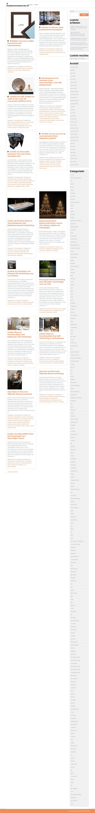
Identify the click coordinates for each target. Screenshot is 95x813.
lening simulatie (20, 184)
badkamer (10, 250)
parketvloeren (74, 519)
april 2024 (73, 152)
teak (72, 602)
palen (72, 510)
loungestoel (73, 468)
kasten (72, 376)
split (72, 584)
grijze (72, 290)
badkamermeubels (75, 202)
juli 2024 (73, 143)
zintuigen (49, 122)
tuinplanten (73, 687)
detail (61, 113)
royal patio (73, 547)
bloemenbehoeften (44, 111)
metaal (72, 474)
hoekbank (73, 318)
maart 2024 (73, 155)
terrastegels (73, 611)
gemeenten (54, 115)
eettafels (73, 272)
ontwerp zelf (74, 504)
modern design (43, 363)
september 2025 (75, 100)
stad (63, 52)
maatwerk (42, 164)
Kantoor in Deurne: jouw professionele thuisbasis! (51, 28)
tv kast (72, 712)
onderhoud (49, 250)
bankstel (73, 214)
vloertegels (73, 751)
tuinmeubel (73, 654)
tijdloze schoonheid (55, 166)
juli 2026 (73, 70)
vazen (27, 426)
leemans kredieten (12, 182)
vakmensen (10, 72)
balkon (72, 205)
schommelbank (74, 559)
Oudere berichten (13, 472)
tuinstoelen (73, 700)
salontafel (73, 550)
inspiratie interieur (75, 352)
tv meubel (73, 715)
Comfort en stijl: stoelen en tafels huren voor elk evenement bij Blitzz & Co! (20, 98)
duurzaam (10, 252)
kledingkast (73, 400)
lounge (72, 455)
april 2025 (73, 115)
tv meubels (73, 718)
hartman (73, 312)
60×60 (72, 184)
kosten (72, 413)
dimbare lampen (18, 359)
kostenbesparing (54, 400)
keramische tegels (75, 385)
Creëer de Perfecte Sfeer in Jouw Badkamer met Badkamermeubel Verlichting (20, 223)
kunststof (73, 431)
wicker (72, 773)
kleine (72, 406)
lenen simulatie (11, 184)
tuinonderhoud (74, 678)
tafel (72, 596)
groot (72, 297)
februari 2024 (74, 158)
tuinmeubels (73, 675)
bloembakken (74, 239)
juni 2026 (73, 73)
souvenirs (10, 426)
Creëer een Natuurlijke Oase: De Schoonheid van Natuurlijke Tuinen (20, 436)
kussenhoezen (74, 434)
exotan (72, 281)
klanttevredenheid (50, 163)
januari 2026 (74, 88)
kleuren (23, 68)
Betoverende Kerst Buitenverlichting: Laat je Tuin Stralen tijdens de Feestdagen (50, 224)
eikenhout (73, 278)
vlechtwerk (73, 748)
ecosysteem (28, 461)
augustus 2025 (74, 103)
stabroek (57, 118)
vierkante (73, 736)
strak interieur (74, 593)
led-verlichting (18, 304)
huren (23, 124)
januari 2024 (74, 161)
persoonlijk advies (44, 166)
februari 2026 (74, 85)
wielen (72, 782)
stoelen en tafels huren (18, 127)
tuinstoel (73, 697)
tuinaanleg (73, 626)
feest (8, 124)
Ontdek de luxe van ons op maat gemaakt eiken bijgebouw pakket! (52, 136)
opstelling (21, 125)
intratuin (73, 364)
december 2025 (74, 91)
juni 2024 (73, 146)
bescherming (11, 68)
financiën (23, 181)
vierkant (73, 733)
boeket (41, 113)
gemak (19, 124)
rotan (72, 538)
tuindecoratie (74, 642)
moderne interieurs (75, 489)
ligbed (72, 452)
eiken (72, 275)
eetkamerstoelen (75, 266)
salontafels (73, 553)
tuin (47, 157)
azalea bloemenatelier (54, 107)
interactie (46, 50)
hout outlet (73, 336)
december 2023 (74, 164)
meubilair (15, 125)
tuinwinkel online (75, 709)
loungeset (73, 461)
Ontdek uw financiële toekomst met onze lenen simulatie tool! (19, 154)
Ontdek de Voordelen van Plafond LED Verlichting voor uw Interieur (20, 273)
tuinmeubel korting (75, 657)
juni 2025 (73, 109)
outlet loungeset (74, 507)
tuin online (73, 623)
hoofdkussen (74, 324)
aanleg (72, 190)
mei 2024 (73, 149)
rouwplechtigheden (44, 118)
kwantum (73, 437)
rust (25, 464)
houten (72, 339)
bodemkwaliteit (20, 461)
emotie (41, 115)
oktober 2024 (74, 134)
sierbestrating (74, 568)
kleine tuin (73, 410)
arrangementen (43, 107)
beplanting (73, 223)
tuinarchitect (74, 629)
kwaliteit (9, 70)
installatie (42, 163)
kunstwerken (29, 68)
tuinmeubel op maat (75, 660)
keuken (72, 388)
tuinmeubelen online (75, 666)
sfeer (27, 424)
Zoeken (72, 11)
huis (46, 116)
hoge (72, 321)
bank (72, 208)
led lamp (55, 308)
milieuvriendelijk (18, 253)
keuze (27, 124)
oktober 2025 (74, 97)
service (30, 125)
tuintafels (73, 706)
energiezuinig (26, 302)
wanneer (73, 767)
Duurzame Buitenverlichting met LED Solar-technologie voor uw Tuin (52, 281)
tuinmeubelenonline (75, 672)
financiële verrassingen (13, 181)
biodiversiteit (11, 461)
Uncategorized (50, 49)
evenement (30, 122)
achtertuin (73, 193)
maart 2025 (73, 119)
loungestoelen (74, 471)
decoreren (42, 248)
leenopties (28, 182)
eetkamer (73, 263)
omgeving (42, 52)
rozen (52, 118)
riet (71, 532)
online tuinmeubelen (75, 498)
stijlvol (50, 363)
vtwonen (73, 761)
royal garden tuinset (75, 544)
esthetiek (16, 418)
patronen (19, 422)
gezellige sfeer (57, 248)
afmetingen (28, 66)
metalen (72, 477)
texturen (18, 426)
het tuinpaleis (74, 315)
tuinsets (72, 693)
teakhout (73, 605)
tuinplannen (73, 684)
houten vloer (74, 342)
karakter (15, 420)
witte (72, 791)
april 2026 (73, 79)
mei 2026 (73, 76)
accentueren (42, 396)
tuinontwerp (73, 681)
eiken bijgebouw (57, 159)
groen (72, 294)
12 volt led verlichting (76, 177)
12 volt (72, 174)
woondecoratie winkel (76, 794)
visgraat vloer (74, 745)
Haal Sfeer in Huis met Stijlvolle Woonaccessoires (19, 393)
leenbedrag (21, 182)
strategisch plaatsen (51, 401)
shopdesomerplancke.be (17, 6)
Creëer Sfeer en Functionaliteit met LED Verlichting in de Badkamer (51, 336)
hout (16, 66)
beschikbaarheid (16, 122)
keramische (73, 382)
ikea (72, 348)
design (15, 250)
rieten (72, 535)
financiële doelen (12, 179)
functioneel (19, 361)
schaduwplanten (75, 556)
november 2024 (74, 131)
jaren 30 (73, 367)
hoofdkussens (74, 327)
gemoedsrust (30, 181)
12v (71, 181)
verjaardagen (51, 120)
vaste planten (74, 724)
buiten (48, 308)
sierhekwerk (73, 571)
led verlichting (18, 363)
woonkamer (73, 797)
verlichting (61, 401)
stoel (72, 587)
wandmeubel (74, 764)
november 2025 (74, 94)
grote (72, 300)
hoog (72, 330)
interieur (9, 420)
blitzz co (24, 122)
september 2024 (75, 137)
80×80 (72, 187)
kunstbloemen (74, 422)
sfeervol (31, 363)
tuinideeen (73, 651)
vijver (72, 739)
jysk (72, 370)
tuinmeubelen (74, 663)
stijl (8, 365)
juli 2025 (73, 106)
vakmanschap (26, 70)
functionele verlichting (20, 252)
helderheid (25, 361)
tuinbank (73, 632)
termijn (28, 186)
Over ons (30, 4)
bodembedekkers (75, 245)
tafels (27, 127)
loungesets (73, 464)
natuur (14, 422)
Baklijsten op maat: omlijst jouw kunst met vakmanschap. (20, 43)
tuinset (72, 690)
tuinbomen (73, 638)
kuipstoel (73, 416)
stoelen (9, 127)
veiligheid (19, 255)
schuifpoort (73, 562)
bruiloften (57, 113)
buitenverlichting (44, 398)
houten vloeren (74, 345)
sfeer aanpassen (28, 253)
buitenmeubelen (74, 254)
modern (72, 486)
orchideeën (55, 116)
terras (72, 608)
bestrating (73, 229)
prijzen (72, 529)
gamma (72, 284)
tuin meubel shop (75, 620)
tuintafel (73, 703)
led (51, 308)
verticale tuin (74, 730)
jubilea (49, 116)
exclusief (52, 161)
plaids (23, 424)
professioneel (49, 52)
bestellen (17, 68)
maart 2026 (73, 82)
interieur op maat (75, 355)
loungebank (73, 458)
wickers (72, 779)
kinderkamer (74, 394)
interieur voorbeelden (76, 358)
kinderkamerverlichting (76, 397)
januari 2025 (74, 125)
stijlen (20, 70)
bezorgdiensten (43, 109)
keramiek (73, 379)
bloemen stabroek (59, 109)
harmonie (18, 463)
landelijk (73, 440)
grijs (72, 287)
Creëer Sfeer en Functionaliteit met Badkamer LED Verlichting (19, 334)
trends (23, 426)
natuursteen (73, 495)
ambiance (10, 417)
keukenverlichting (75, 391)
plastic (72, 522)
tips (11, 365)
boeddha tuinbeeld (75, 248)
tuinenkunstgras (74, 645)
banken (72, 211)
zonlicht (54, 312)
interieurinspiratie (75, 361)
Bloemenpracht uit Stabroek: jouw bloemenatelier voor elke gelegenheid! (50, 81)
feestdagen (49, 248)
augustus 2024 (74, 140)
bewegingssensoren (47, 310)
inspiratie (30, 418)
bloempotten (17, 417)
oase (8, 464)
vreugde (41, 122)
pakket (58, 164)
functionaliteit (23, 418)
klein (72, 403)
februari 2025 (74, 122)
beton (72, 232)
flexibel (41, 50)
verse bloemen (60, 120)
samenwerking (58, 52)
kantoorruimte (59, 50)
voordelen (21, 365)
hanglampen (74, 306)
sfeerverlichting (11, 255)
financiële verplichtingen (24, 179)
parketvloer (73, 516)
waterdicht (49, 312)
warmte (32, 426)
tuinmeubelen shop (75, 669)
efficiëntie (19, 302)
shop (72, 565)
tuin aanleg (73, 617)
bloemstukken (61, 111)
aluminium (73, 196)
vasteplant (73, 727)
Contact (36, 4)
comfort (23, 417)
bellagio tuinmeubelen (76, 220)
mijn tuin (73, 483)
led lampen (18, 300)
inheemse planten (26, 463)
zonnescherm (74, 800)
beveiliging (50, 396)
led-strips (25, 363)
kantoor (52, 50)
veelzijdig (55, 363)
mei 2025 (73, 112)
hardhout (73, 309)
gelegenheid (47, 115)
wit (71, 785)
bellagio (72, 217)
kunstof (72, 428)
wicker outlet (74, 776)
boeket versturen (48, 113)
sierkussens (73, 574)
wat (71, 770)
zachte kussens (11, 427)
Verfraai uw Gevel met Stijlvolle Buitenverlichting (51, 372)
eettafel (72, 269)
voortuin (73, 758)
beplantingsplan (74, 226)
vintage (72, 742)
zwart (72, 803)
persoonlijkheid (17, 424)
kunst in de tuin (74, 419)
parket (72, 513)
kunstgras (73, 425)
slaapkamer (73, 580)
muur (72, 492)
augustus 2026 (74, 67)
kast (72, 373)
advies (9, 122)
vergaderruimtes (43, 54)
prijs (26, 125)
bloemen (51, 109)
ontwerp (47, 164)
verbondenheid (11, 466)
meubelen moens (75, 480)
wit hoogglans (74, 788)
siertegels (73, 577)
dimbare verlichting (23, 250)
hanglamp (73, 303)
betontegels (73, 235)
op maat (15, 70)
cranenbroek (74, 257)
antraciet (73, 199)
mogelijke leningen (20, 186)
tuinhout (73, 648)
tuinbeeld (73, 635)
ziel (45, 122)
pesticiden (20, 464)
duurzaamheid (48, 159)
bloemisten (53, 111)
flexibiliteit (14, 124)
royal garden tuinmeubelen (77, 541)
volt (71, 755)
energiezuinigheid (44, 400)
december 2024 (74, 128)
